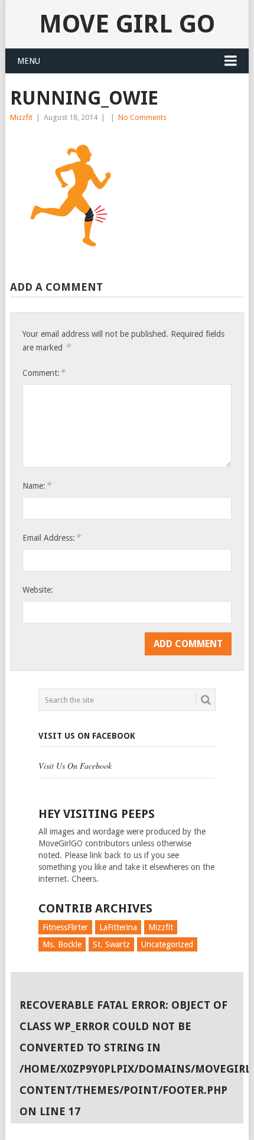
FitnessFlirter (65, 927)
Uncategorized (167, 944)
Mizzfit (21, 117)
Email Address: (51, 537)
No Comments (142, 117)
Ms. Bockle (62, 944)
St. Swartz (111, 944)
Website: (37, 590)
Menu (28, 61)
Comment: (43, 372)
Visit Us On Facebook (86, 735)
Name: (36, 485)
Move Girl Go (127, 23)
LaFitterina (118, 927)
